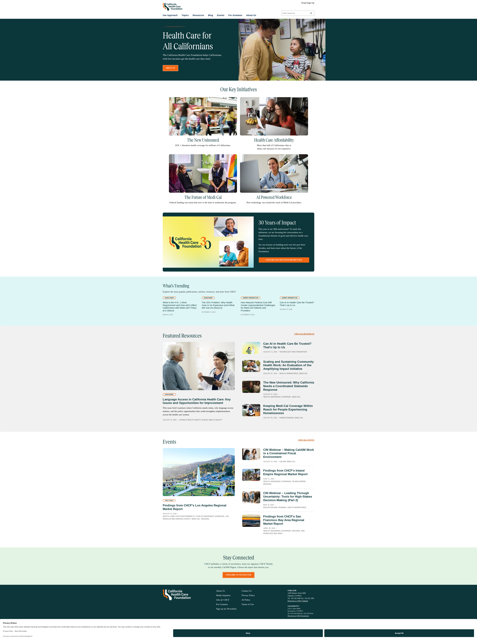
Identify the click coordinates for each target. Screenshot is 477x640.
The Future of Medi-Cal (203, 197)
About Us (251, 15)
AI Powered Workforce (274, 197)
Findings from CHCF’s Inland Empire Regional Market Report (285, 472)
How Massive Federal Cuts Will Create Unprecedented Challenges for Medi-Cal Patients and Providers (258, 306)
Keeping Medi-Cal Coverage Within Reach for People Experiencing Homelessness (288, 409)
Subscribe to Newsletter (238, 575)
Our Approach (170, 15)
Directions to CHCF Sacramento (298, 616)
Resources (198, 15)
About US (170, 68)
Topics (185, 15)
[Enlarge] (234, 100)
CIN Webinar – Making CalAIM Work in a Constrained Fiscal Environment (288, 453)
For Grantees (235, 15)
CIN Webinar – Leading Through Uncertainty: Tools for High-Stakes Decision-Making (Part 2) (287, 496)
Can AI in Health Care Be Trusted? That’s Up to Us (297, 304)
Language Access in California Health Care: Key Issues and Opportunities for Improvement (197, 401)
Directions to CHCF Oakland (298, 601)
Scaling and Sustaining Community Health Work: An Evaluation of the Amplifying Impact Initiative (288, 365)
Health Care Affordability (274, 140)
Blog (210, 15)
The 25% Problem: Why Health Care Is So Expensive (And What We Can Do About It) (218, 305)
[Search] (311, 13)
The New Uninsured (203, 140)
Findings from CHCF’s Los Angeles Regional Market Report (194, 507)
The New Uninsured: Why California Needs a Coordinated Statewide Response (288, 386)
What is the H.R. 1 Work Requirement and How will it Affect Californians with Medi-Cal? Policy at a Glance (180, 306)
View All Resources (304, 334)
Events (220, 15)
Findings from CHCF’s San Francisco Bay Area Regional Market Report (283, 520)
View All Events (306, 440)
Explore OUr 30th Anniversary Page (284, 260)
